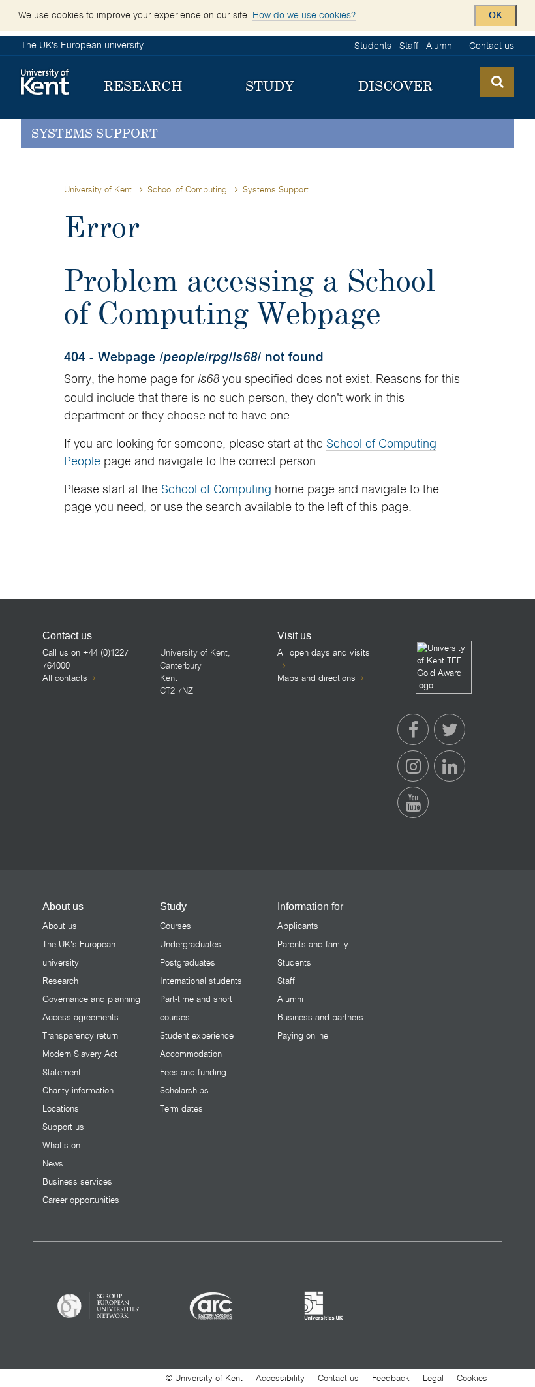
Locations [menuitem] (60, 1109)
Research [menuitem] (60, 981)
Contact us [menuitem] (491, 45)
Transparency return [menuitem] (80, 1036)
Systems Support (94, 132)
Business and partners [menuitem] (320, 1017)
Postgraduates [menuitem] (187, 963)
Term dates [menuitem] (181, 1109)
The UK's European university (82, 45)
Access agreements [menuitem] (80, 1017)
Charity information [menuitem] (78, 1090)
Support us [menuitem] (63, 1127)
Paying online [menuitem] (302, 1036)
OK (495, 15)
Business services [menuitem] (77, 1182)
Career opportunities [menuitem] (80, 1200)
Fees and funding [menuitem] (193, 1072)
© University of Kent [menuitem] (204, 1378)
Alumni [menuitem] (440, 45)
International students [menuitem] (201, 981)
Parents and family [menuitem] (312, 944)
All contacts (64, 678)
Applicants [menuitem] (297, 926)
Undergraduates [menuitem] (190, 944)
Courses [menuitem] (175, 926)
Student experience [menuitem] (197, 1036)
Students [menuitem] (372, 45)
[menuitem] (143, 86)
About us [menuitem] (59, 926)
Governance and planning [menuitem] (91, 999)
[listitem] (98, 1305)
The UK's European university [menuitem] (78, 953)
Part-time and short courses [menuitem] (196, 1008)
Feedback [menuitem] (391, 1378)
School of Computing (187, 189)
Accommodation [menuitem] (191, 1054)
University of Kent (98, 189)
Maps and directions (316, 678)
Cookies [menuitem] (472, 1378)
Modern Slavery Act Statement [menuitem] (79, 1063)
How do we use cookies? (304, 15)
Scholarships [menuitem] (184, 1090)
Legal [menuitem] (433, 1378)
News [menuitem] (52, 1163)
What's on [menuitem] (61, 1145)
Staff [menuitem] (408, 45)
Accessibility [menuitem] (280, 1378)
